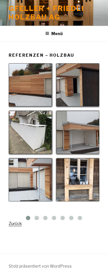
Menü (57, 33)
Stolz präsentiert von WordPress (40, 266)
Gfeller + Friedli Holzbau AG (46, 12)
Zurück (15, 223)
